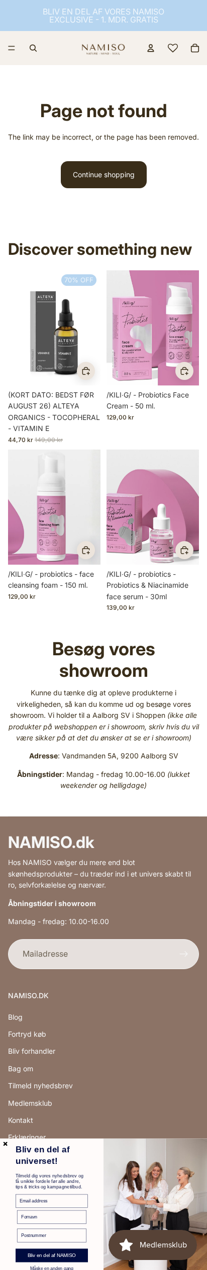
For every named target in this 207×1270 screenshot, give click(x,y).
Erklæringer (27, 1137)
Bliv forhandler (31, 1051)
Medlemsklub (30, 1103)
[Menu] (11, 48)
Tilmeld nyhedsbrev (40, 1085)
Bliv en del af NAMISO (52, 1255)
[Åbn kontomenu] (151, 48)
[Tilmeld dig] (183, 954)
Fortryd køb (27, 1034)
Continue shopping (104, 174)
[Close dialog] (5, 1143)
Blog (15, 1017)
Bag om (20, 1068)
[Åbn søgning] (33, 48)
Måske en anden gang (51, 1268)
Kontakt (20, 1120)
